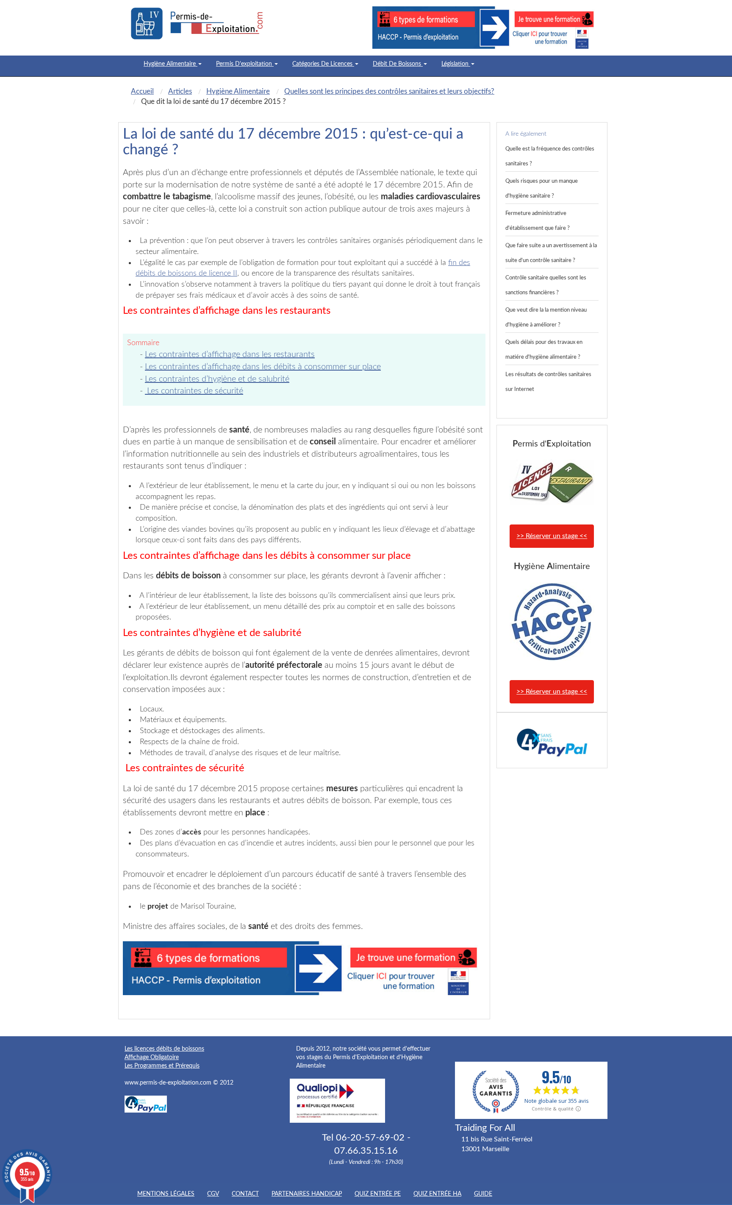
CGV (213, 1194)
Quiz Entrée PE (378, 1194)
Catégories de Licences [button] (323, 64)
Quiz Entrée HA (437, 1194)
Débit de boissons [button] (398, 64)
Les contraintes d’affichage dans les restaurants (230, 354)
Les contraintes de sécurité (194, 391)
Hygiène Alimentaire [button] (170, 64)
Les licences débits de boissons (164, 1049)
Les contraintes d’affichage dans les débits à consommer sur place (263, 367)
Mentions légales (165, 1194)
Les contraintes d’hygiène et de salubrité (217, 379)
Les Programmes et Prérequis (162, 1066)
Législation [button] (455, 64)
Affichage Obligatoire (152, 1057)
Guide (483, 1194)
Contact (245, 1194)
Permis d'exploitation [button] (245, 64)
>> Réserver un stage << (551, 536)
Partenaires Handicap (307, 1194)
